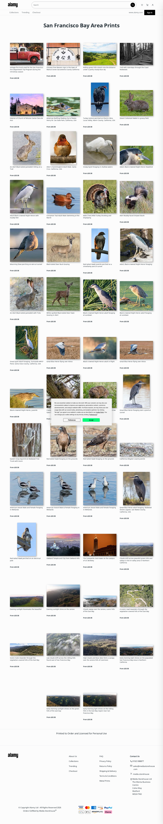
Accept (91, 420)
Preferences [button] (93, 414)
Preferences (72, 420)
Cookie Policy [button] (100, 412)
